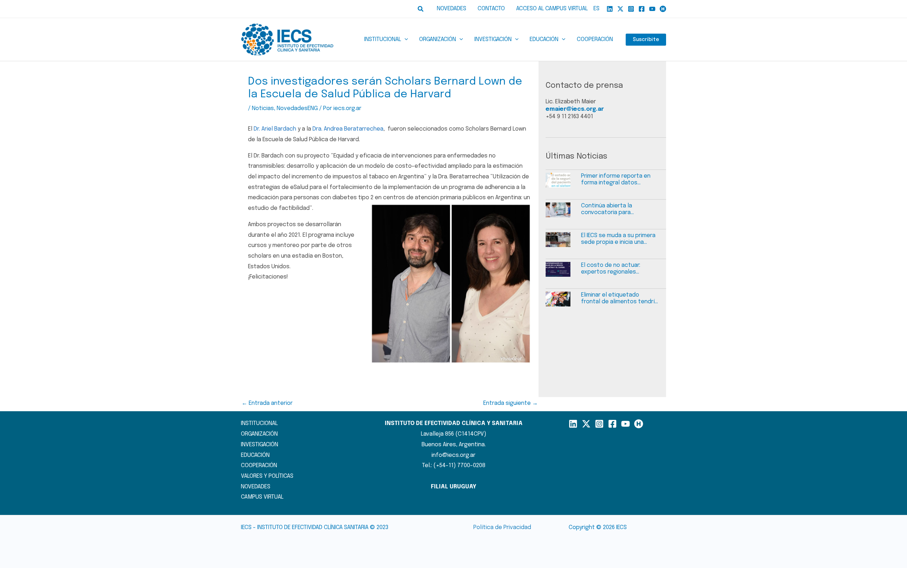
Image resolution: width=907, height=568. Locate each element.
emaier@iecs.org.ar (575, 109)
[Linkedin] (610, 9)
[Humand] (663, 9)
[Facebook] (641, 9)
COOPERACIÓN (259, 466)
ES (596, 9)
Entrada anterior (267, 403)
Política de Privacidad (502, 527)
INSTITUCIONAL (259, 423)
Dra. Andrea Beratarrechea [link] (347, 129)
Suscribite (646, 39)
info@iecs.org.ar (453, 455)
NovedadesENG (297, 108)
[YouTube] (652, 9)
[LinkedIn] (573, 423)
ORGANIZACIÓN (259, 434)
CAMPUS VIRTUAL (262, 497)
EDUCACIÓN (255, 455)
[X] (620, 9)
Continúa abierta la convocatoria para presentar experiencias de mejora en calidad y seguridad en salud (617, 209)
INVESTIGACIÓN (259, 445)
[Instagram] (631, 9)
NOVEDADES (255, 487)
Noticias (263, 108)
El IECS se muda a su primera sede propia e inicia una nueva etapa (618, 239)
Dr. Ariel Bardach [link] (275, 129)
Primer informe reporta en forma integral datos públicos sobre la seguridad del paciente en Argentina (618, 179)
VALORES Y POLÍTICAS (267, 476)
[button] (421, 9)
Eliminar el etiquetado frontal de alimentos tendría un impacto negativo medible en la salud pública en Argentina (619, 298)
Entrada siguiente (510, 403)
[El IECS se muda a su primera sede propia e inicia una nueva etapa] (563, 243)
